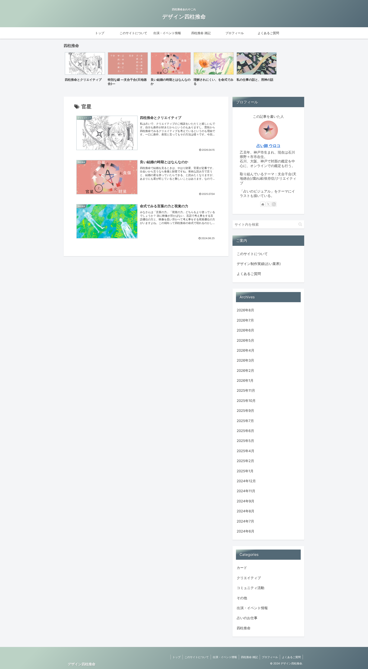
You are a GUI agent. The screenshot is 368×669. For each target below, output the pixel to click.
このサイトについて (252, 254)
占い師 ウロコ (268, 145)
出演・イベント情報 (225, 657)
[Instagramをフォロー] (273, 204)
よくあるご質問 (249, 274)
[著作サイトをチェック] (262, 204)
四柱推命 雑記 (249, 657)
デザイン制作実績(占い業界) (259, 264)
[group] (85, 70)
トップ (176, 657)
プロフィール (270, 657)
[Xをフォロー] (268, 204)
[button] (300, 224)
